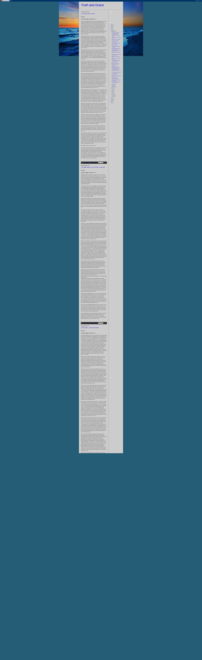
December (113, 31)
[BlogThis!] (99, 162)
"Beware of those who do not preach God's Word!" (116, 69)
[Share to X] (100, 162)
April (112, 92)
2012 (112, 101)
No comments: (95, 162)
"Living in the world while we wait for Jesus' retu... (116, 55)
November (113, 84)
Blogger (109, 653)
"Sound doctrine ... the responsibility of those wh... (116, 67)
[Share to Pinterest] (102, 162)
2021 (112, 25)
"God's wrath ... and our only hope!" (90, 327)
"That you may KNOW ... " (115, 45)
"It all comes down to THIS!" (88, 13)
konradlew (102, 653)
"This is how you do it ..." (115, 74)
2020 (112, 26)
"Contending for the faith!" (115, 40)
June (112, 90)
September (113, 86)
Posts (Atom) (87, 647)
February (113, 95)
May (112, 91)
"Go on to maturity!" (114, 62)
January (113, 96)
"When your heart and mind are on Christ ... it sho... (116, 82)
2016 (112, 30)
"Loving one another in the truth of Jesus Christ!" (116, 43)
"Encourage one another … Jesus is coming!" (115, 78)
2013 (112, 100)
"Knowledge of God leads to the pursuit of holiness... (116, 49)
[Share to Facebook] (101, 162)
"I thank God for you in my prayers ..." (115, 65)
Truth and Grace (92, 5)
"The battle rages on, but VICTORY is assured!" (93, 167)
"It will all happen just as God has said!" (91, 484)
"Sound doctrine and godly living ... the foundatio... (116, 73)
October (113, 85)
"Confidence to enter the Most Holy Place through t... (116, 60)
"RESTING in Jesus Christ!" (115, 63)
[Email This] (98, 162)
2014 (112, 99)
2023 (112, 24)
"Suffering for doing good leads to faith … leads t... (116, 51)
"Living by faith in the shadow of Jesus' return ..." (116, 80)
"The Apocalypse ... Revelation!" (116, 39)
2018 (112, 27)
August (113, 87)
